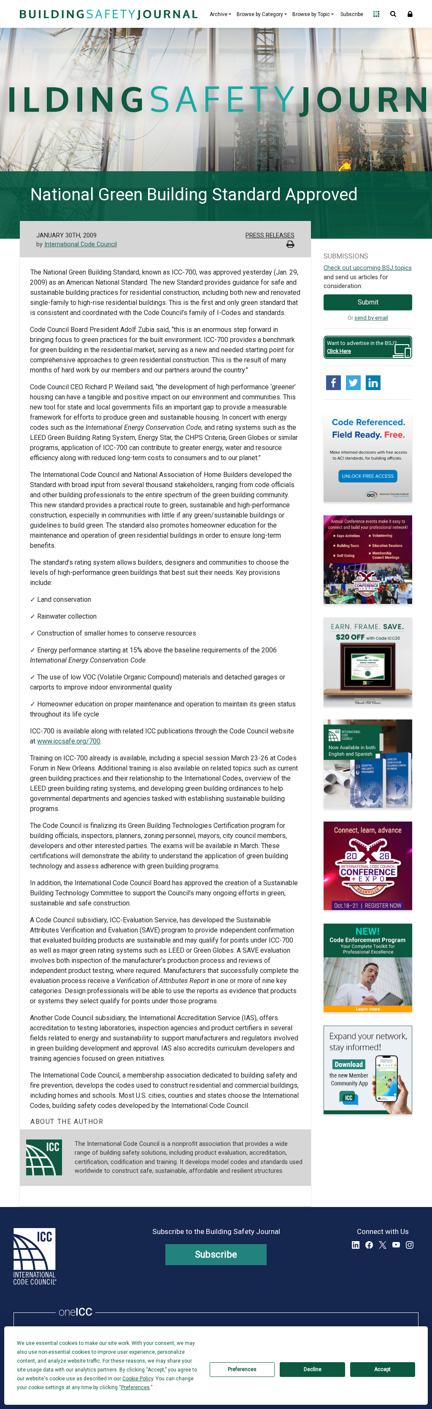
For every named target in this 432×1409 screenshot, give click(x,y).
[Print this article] (290, 245)
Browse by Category (260, 14)
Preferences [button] (135, 1387)
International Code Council (80, 244)
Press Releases (270, 235)
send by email (371, 318)
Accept (382, 1369)
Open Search (393, 14)
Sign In (410, 14)
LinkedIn (356, 1245)
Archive (218, 14)
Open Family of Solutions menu (376, 14)
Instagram (410, 1245)
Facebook (369, 1245)
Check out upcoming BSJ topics (368, 268)
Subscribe (351, 14)
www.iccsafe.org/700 (68, 741)
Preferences (242, 1369)
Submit (368, 302)
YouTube (396, 1245)
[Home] (108, 14)
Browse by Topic (311, 14)
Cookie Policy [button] (137, 1379)
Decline (312, 1369)
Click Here (339, 351)
